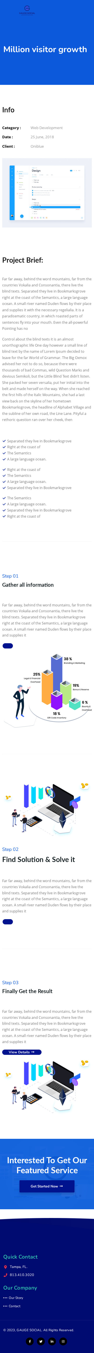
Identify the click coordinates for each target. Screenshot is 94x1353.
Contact (14, 1306)
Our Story (16, 1298)
